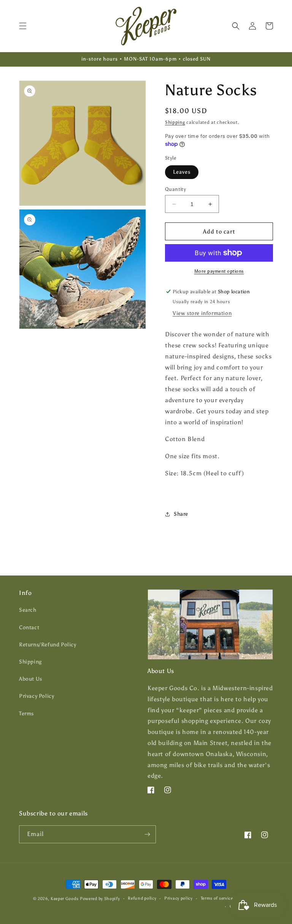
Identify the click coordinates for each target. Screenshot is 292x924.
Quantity (175, 189)
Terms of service (217, 898)
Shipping (175, 122)
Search (27, 610)
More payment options (219, 271)
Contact (29, 627)
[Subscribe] (147, 834)
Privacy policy (178, 898)
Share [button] (181, 514)
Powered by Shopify (100, 898)
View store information (202, 313)
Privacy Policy (36, 696)
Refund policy (142, 898)
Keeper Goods (64, 898)
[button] (22, 26)
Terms (26, 713)
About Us (30, 679)
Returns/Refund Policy (47, 644)
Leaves (181, 172)
